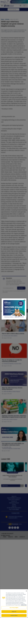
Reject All (14, 611)
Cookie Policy (24, 605)
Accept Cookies (14, 615)
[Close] (26, 591)
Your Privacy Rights (14, 607)
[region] (14, 603)
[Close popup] (25, 300)
